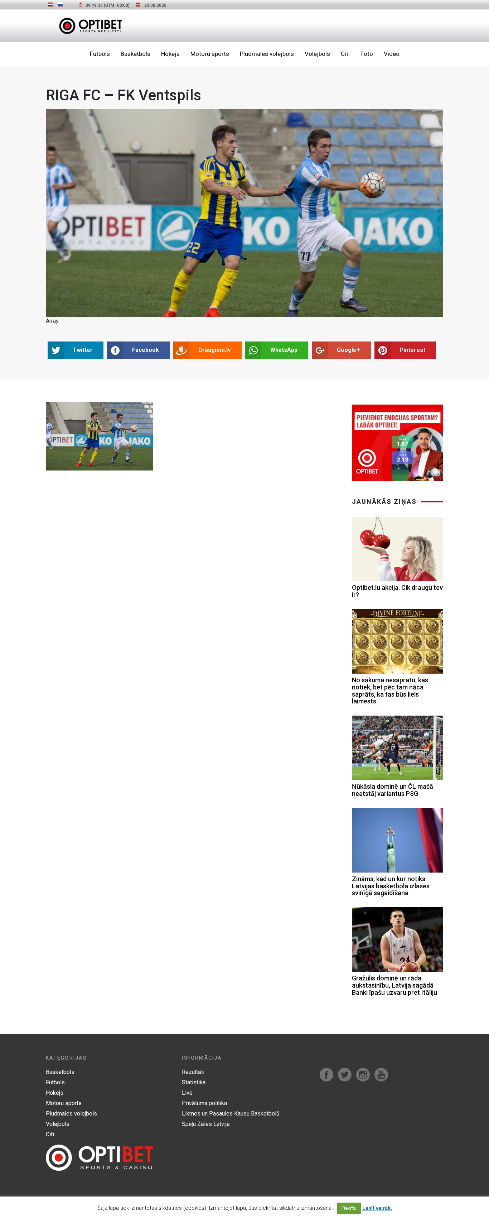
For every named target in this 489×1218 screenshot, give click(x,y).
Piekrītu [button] (349, 1208)
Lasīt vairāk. (377, 1208)
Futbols (100, 53)
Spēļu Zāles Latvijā (206, 1124)
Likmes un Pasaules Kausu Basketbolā (231, 1113)
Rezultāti (193, 1072)
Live (187, 1092)
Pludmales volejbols (267, 53)
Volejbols (317, 53)
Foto (366, 53)
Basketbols (135, 53)
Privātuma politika (204, 1103)
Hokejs (170, 53)
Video (392, 53)
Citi (345, 53)
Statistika (193, 1082)
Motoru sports (209, 53)
